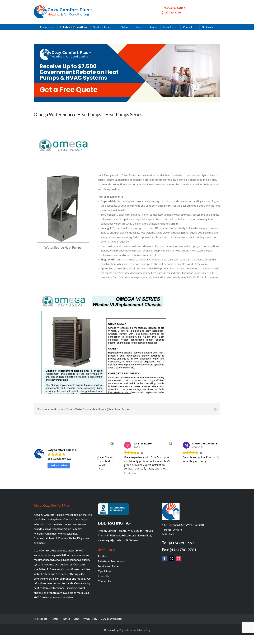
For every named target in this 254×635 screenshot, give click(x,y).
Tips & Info (104, 571)
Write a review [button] (59, 465)
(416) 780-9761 (183, 549)
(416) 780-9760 (171, 12)
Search (209, 27)
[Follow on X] (171, 558)
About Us (168, 27)
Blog (76, 619)
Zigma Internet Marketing (134, 630)
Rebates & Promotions (73, 27)
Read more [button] (111, 473)
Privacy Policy (89, 619)
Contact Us (189, 27)
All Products (40, 619)
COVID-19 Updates (112, 619)
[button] (218, 459)
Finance (139, 27)
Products (45, 27)
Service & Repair (102, 27)
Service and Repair (109, 566)
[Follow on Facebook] (164, 558)
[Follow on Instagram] (178, 558)
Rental (153, 27)
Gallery (124, 27)
